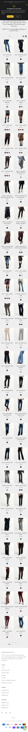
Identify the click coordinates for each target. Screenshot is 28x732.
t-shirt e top (21, 29)
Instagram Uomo (5, 705)
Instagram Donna (5, 702)
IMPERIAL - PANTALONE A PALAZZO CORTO (7, 222)
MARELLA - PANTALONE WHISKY (7, 632)
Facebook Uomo (5, 692)
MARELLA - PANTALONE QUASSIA (7, 583)
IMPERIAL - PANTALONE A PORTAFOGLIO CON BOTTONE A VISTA (7, 197)
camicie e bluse (14, 29)
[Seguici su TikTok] (10, 713)
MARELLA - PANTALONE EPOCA (7, 508)
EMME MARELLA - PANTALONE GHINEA (21, 319)
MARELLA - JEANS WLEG (7, 485)
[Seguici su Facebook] (2, 713)
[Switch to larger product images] (23, 36)
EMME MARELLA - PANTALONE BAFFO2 (7, 533)
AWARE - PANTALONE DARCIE (7, 78)
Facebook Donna (5, 690)
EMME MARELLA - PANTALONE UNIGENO (7, 607)
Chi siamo (3, 678)
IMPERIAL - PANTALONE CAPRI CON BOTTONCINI (21, 196)
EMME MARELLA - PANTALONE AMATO (7, 319)
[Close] (26, 4)
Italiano (13, 717)
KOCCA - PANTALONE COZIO (7, 343)
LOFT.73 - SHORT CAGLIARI (7, 294)
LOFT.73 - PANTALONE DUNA (7, 171)
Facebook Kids (4, 695)
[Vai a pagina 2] (18, 642)
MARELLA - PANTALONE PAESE (21, 606)
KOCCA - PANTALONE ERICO (7, 390)
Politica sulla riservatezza (15, 12)
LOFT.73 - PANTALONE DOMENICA (7, 101)
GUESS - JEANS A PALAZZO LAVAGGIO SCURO (20, 438)
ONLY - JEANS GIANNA (20, 78)
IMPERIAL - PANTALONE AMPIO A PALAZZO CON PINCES (7, 247)
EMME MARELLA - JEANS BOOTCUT (21, 509)
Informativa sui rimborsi (6, 683)
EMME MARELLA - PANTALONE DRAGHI (21, 533)
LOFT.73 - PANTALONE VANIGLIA (20, 101)
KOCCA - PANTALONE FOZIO (20, 343)
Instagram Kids (4, 707)
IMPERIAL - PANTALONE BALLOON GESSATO (20, 172)
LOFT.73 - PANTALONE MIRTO (7, 148)
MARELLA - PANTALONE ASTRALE (21, 558)
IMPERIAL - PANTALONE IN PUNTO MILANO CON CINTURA (21, 247)
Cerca (2, 668)
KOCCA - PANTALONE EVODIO (7, 366)
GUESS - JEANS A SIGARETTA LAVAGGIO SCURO (21, 414)
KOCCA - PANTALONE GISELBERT (21, 366)
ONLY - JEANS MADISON (7, 438)
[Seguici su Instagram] (6, 713)
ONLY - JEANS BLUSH (7, 55)
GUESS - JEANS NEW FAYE (7, 462)
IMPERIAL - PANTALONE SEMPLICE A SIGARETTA (21, 222)
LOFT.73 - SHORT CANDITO (20, 125)
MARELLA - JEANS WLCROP (20, 485)
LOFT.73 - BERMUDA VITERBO (21, 148)
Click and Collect (5, 673)
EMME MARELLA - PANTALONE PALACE (21, 583)
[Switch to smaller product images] (26, 36)
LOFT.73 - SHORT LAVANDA (20, 271)
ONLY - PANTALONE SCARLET (21, 55)
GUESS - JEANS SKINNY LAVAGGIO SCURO (7, 414)
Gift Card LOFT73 (5, 670)
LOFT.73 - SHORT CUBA (7, 125)
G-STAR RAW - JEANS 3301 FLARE (20, 294)
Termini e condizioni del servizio (8, 680)
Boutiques (3, 675)
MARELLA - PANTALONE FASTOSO (7, 558)
